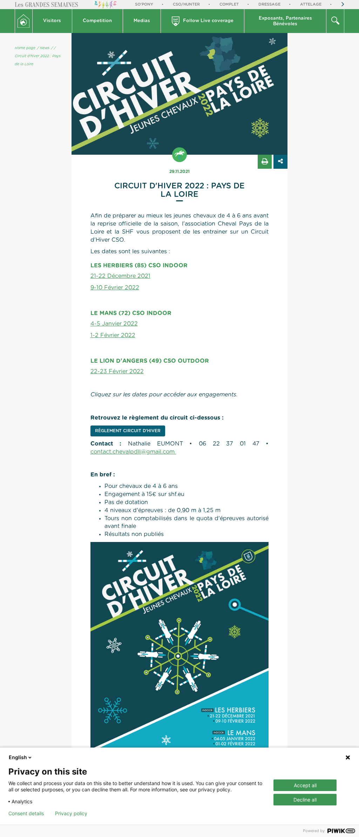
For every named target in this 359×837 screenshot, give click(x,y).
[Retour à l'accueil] (24, 21)
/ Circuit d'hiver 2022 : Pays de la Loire (38, 56)
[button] (52, 21)
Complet (229, 4)
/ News (43, 48)
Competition (97, 21)
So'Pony (144, 4)
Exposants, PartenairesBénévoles (285, 21)
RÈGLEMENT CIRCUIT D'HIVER (128, 431)
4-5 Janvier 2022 (114, 324)
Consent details (26, 813)
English (18, 757)
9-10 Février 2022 (114, 287)
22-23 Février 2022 (117, 371)
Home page (25, 48)
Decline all (305, 800)
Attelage (310, 4)
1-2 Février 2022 (112, 335)
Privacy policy (71, 813)
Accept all (305, 785)
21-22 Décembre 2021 (120, 276)
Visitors (52, 21)
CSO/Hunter (186, 4)
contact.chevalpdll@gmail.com (133, 452)
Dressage (269, 4)
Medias (142, 21)
